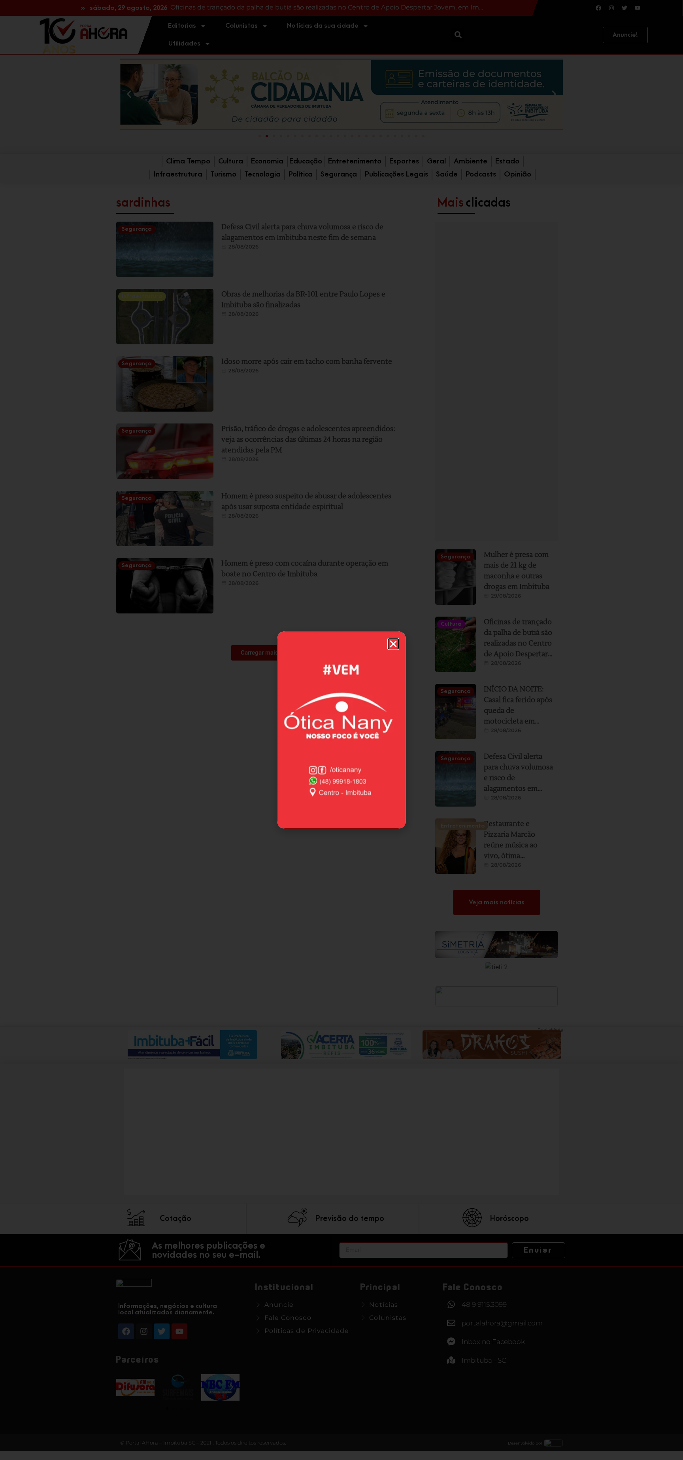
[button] (393, 644)
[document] (341, 730)
